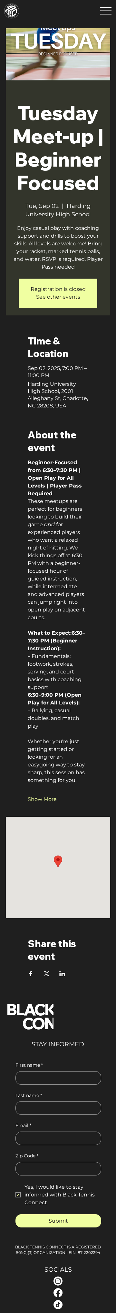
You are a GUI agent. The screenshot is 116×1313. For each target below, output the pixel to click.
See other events (58, 297)
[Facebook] (58, 1292)
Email (23, 1125)
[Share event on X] (47, 973)
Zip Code (26, 1156)
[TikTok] (58, 1304)
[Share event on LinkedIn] (62, 973)
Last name (28, 1095)
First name (29, 1065)
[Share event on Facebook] (31, 973)
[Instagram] (58, 1281)
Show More (42, 799)
